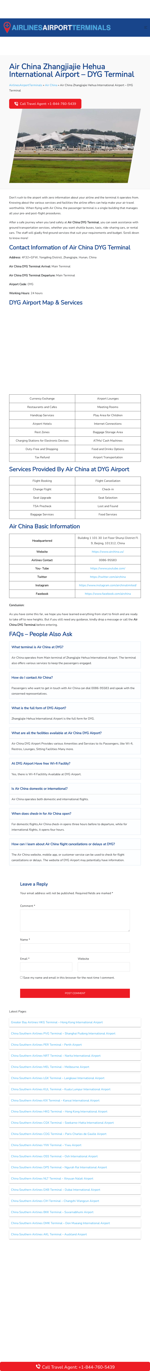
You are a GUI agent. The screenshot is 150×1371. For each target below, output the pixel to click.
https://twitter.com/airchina (108, 577)
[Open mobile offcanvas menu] (145, 27)
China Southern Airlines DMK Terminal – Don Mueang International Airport (60, 1223)
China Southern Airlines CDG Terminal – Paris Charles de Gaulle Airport (58, 1134)
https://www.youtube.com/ (107, 568)
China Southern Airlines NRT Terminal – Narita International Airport (56, 1056)
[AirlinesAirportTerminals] (57, 27)
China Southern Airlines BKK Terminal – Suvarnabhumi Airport (52, 1212)
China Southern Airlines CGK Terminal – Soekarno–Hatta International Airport (62, 1123)
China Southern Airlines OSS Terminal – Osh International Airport (54, 1156)
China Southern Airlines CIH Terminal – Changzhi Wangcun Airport (55, 1201)
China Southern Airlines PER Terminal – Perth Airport (46, 1045)
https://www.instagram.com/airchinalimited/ (108, 585)
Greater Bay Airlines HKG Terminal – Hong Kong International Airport (57, 1022)
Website (83, 959)
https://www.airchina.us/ (108, 552)
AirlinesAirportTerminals (25, 85)
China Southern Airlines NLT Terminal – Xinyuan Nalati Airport (52, 1179)
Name (25, 940)
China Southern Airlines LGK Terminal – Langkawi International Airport (57, 1078)
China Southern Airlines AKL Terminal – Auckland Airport (49, 1234)
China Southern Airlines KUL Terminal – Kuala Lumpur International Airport (60, 1089)
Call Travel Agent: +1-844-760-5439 (48, 104)
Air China (51, 85)
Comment (27, 906)
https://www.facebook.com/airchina (108, 594)
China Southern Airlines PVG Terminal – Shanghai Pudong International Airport (63, 1034)
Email (24, 959)
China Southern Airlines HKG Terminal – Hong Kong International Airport (59, 1112)
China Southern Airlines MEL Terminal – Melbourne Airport (50, 1067)
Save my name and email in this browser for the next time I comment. (69, 978)
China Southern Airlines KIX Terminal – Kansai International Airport (55, 1101)
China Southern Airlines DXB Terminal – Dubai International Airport (55, 1190)
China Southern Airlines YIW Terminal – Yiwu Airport (46, 1145)
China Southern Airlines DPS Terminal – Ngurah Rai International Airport (59, 1167)
